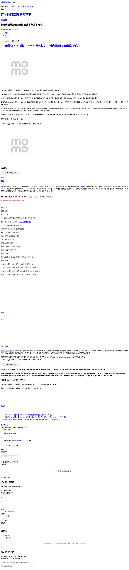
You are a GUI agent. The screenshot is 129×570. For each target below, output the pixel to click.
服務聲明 (82, 543)
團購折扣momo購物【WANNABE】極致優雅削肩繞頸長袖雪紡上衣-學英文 (29, 415)
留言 (21, 440)
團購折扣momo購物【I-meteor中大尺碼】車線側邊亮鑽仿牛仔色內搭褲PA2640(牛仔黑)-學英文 (35, 417)
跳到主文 (4, 20)
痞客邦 (17, 440)
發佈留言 (4, 464)
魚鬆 (2, 181)
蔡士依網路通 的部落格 (16, 14)
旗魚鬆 (83, 186)
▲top (2, 449)
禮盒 (52, 191)
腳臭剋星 (10, 351)
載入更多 (4, 452)
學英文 (3, 406)
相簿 (6, 33)
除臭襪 (6, 346)
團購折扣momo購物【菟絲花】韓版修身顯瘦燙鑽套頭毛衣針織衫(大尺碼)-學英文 (31, 419)
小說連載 (15, 446)
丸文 (11, 186)
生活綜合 (16, 29)
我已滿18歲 (5, 566)
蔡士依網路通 (5, 429)
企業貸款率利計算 (25, 222)
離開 (11, 566)
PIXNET (50, 543)
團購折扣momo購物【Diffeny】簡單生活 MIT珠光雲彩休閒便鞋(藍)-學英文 (42, 45)
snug (2, 312)
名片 (6, 37)
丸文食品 (19, 186)
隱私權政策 (75, 543)
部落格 (7, 35)
